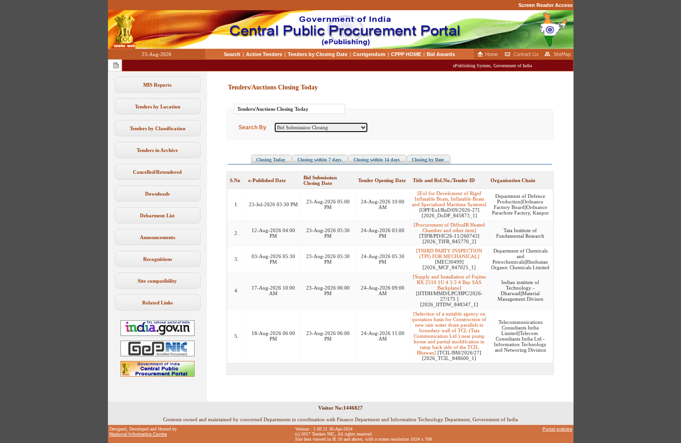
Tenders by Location (157, 106)
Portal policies (557, 428)
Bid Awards (441, 54)
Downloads (157, 193)
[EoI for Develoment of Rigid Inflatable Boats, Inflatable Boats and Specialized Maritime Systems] (449, 198)
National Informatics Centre (138, 434)
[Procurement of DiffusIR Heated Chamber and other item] (449, 227)
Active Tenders (264, 54)
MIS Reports (157, 85)
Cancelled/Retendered (157, 172)
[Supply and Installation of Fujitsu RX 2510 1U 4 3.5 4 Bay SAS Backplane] (449, 282)
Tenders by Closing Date (317, 54)
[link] (157, 354)
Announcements (157, 237)
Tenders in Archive (157, 150)
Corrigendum (369, 54)
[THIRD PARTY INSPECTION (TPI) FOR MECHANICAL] (449, 253)
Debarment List (157, 215)
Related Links (157, 302)
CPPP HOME (406, 54)
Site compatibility (157, 281)
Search (232, 54)
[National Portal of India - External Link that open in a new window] (157, 334)
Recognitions (157, 259)
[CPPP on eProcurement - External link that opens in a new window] (157, 375)
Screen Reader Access (545, 5)
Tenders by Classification (157, 128)
